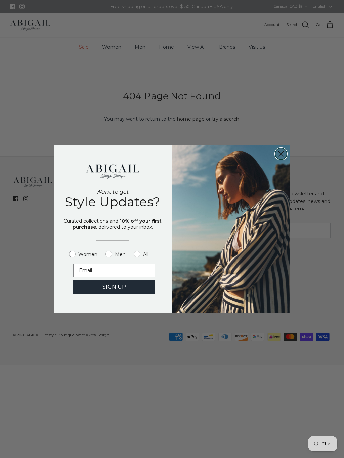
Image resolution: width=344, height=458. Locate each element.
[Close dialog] (281, 154)
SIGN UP (114, 287)
